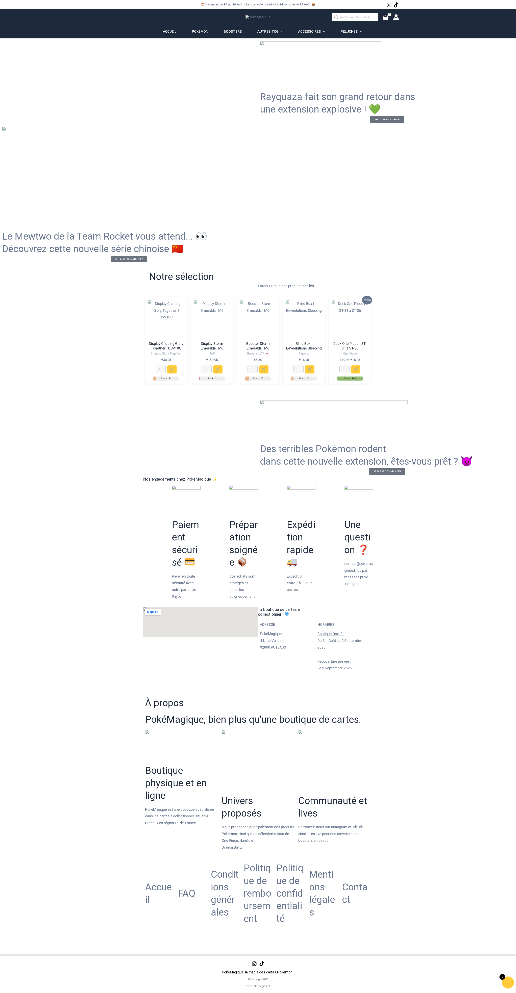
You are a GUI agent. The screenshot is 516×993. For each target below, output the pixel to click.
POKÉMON (200, 31)
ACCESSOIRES (309, 31)
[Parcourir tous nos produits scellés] (263, 275)
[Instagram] (389, 5)
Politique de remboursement (257, 893)
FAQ (186, 893)
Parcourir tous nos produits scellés (286, 286)
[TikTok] (396, 5)
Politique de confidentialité (289, 893)
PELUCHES (349, 31)
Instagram (352, 584)
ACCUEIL (169, 31)
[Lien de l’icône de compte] (396, 17)
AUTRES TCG (268, 31)
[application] (281, 31)
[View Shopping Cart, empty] (385, 17)
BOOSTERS (233, 31)
